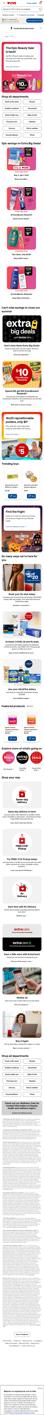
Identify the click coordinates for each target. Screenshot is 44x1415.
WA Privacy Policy (24, 1343)
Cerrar (40, 1388)
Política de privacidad (16, 1413)
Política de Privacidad (11, 1343)
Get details (31, 1274)
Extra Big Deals (22, 769)
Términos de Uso (27, 1341)
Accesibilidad (37, 1341)
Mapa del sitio (35, 1343)
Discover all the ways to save (21, 961)
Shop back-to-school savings (21, 405)
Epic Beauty (7, 769)
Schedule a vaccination (21, 605)
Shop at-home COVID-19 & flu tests (21, 653)
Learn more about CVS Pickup (21, 870)
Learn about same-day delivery (21, 823)
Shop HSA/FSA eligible (21, 698)
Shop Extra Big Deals (21, 355)
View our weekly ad (21, 1005)
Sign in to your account (21, 1048)
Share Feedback (22, 1334)
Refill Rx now (21, 916)
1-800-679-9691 (6, 1341)
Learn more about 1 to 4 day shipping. (16, 1227)
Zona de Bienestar (14, 1346)
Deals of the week (36, 769)
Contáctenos (16, 1341)
